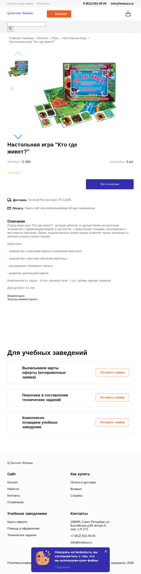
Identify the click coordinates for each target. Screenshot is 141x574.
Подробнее (62, 567)
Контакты (43, 3)
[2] (11, 173)
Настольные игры (75, 38)
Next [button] (17, 136)
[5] (19, 173)
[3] (14, 173)
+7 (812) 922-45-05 (82, 535)
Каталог (61, 13)
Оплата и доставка (20, 3)
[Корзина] (128, 14)
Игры (55, 38)
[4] (17, 173)
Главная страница (21, 38)
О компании (15, 502)
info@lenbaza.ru (122, 3)
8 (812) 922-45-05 (94, 3)
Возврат (76, 489)
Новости (13, 489)
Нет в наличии (110, 184)
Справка (76, 495)
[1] (8, 173)
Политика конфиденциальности (28, 562)
